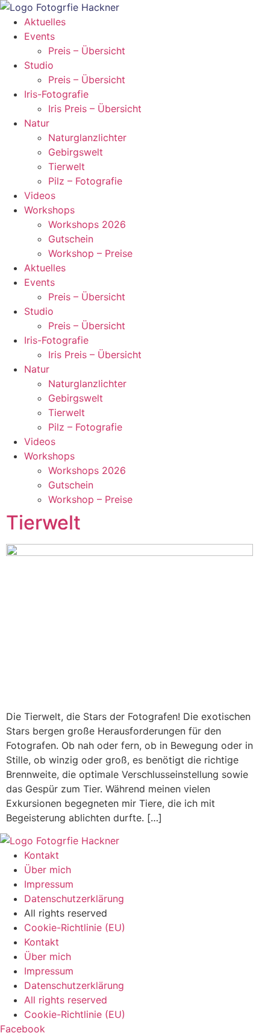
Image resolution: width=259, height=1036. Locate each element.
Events (39, 36)
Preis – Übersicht (86, 51)
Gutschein (70, 239)
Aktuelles (45, 22)
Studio (39, 65)
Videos (39, 195)
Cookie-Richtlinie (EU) (74, 927)
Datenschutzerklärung (74, 898)
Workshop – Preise (90, 253)
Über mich (47, 870)
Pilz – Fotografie (85, 181)
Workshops (49, 210)
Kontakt (41, 855)
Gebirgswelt (75, 152)
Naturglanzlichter (87, 137)
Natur (36, 123)
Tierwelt (66, 166)
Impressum (48, 884)
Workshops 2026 (87, 224)
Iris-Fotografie (56, 94)
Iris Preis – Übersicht (95, 109)
